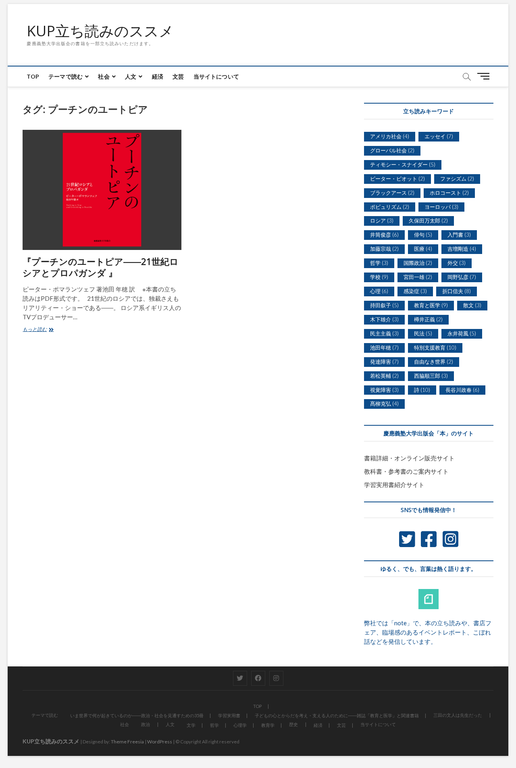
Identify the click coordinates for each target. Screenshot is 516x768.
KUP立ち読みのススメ (100, 31)
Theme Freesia (127, 742)
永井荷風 (461, 333)
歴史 (293, 724)
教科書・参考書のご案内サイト (406, 471)
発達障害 (384, 361)
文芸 (178, 76)
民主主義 (384, 333)
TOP (33, 76)
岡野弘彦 (461, 277)
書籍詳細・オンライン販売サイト (409, 458)
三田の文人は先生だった (457, 715)
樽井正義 (428, 319)
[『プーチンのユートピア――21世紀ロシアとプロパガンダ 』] (102, 190)
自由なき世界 (433, 361)
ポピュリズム (389, 207)
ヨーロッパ (441, 207)
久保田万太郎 (428, 220)
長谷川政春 (462, 390)
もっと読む (37, 330)
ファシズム (457, 178)
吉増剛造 (461, 249)
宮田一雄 (418, 277)
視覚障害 (384, 390)
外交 (456, 263)
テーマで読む (65, 76)
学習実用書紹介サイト (394, 484)
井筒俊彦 (384, 234)
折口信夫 (456, 291)
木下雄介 (384, 319)
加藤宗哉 (384, 249)
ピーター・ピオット (397, 178)
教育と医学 (431, 305)
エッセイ (438, 136)
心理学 (240, 725)
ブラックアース (392, 192)
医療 (423, 249)
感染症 (415, 291)
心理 (379, 291)
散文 (472, 305)
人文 (130, 76)
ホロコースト (449, 192)
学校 (379, 277)
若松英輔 (384, 376)
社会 (103, 76)
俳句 (423, 234)
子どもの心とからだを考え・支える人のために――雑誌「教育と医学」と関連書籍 (337, 715)
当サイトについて (216, 76)
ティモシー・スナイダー (402, 164)
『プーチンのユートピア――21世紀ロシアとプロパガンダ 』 (101, 267)
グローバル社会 (392, 150)
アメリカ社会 (389, 136)
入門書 (459, 234)
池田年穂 (384, 347)
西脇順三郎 (431, 376)
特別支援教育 (435, 347)
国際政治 (418, 263)
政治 (145, 724)
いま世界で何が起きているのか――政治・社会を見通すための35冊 (137, 715)
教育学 (268, 725)
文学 (191, 725)
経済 (157, 76)
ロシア (381, 220)
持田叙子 (384, 305)
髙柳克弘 (384, 403)
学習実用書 (229, 715)
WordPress (159, 742)
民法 (423, 333)
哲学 (379, 263)
